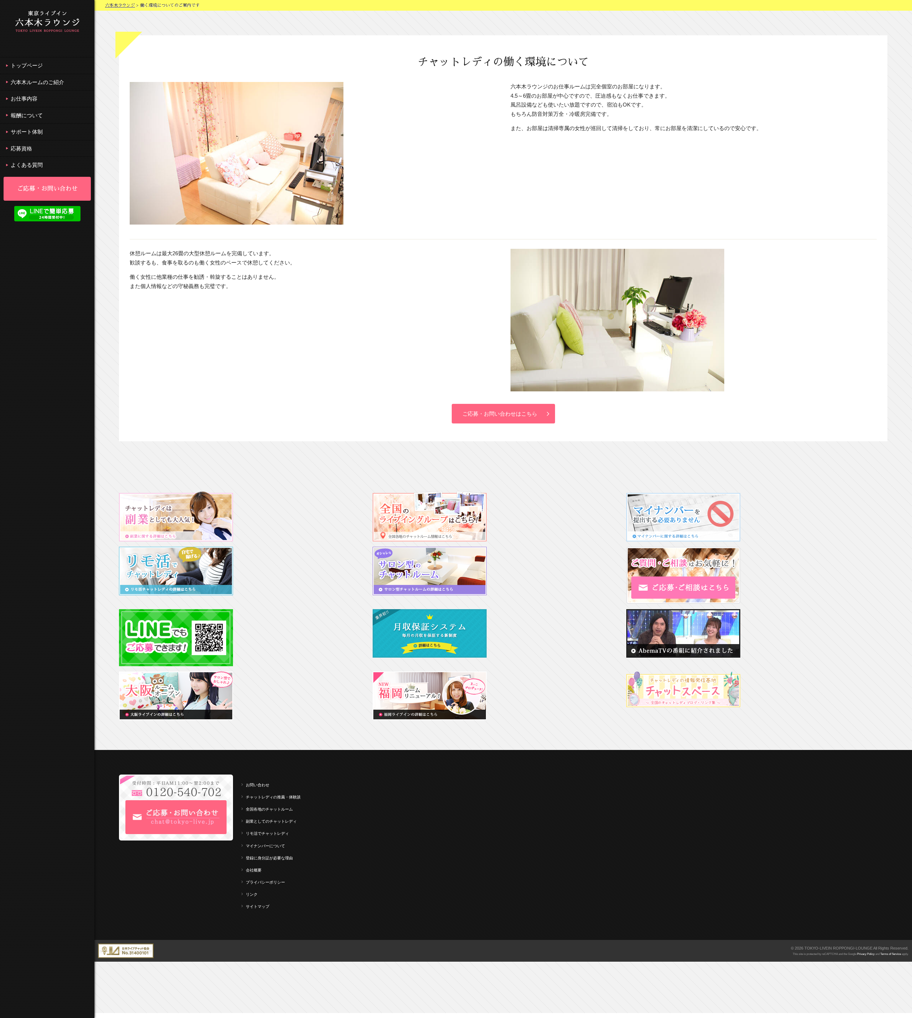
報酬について (27, 115)
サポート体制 (27, 132)
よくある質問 (27, 165)
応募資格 (21, 148)
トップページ (27, 65)
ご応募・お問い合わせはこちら (499, 414)
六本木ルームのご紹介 (37, 82)
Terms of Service (890, 954)
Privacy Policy (866, 954)
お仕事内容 (24, 99)
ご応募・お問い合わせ (47, 189)
